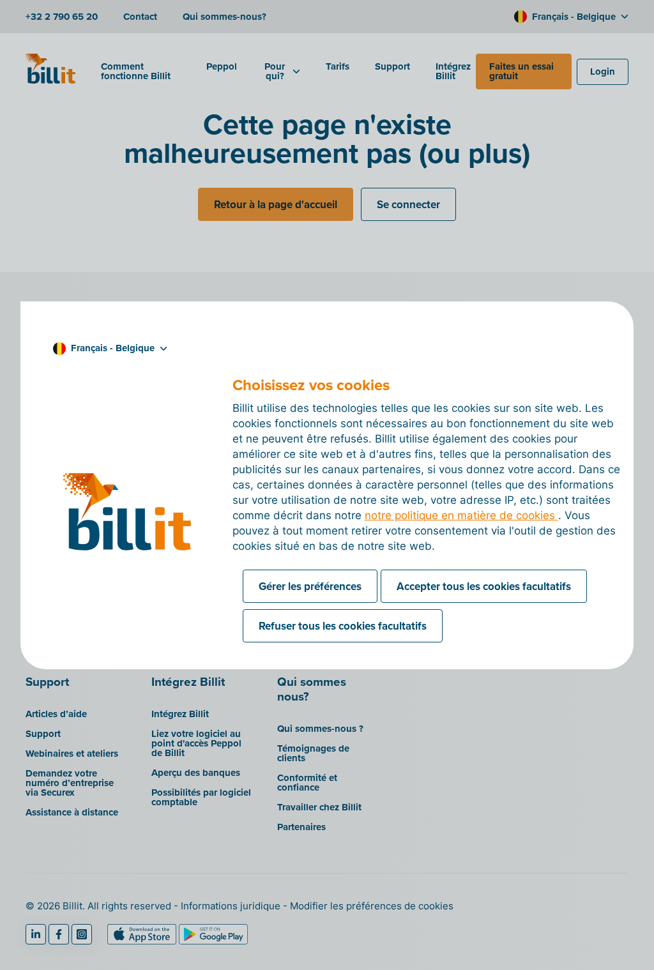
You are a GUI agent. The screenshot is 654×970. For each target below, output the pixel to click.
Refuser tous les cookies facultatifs (343, 625)
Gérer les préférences (310, 586)
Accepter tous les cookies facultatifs (484, 586)
